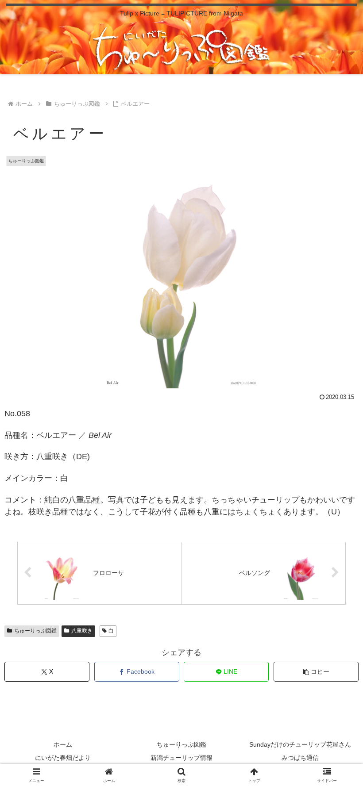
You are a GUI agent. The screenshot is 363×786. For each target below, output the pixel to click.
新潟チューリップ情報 (181, 757)
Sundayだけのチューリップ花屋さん (300, 744)
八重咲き (82, 631)
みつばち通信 (300, 757)
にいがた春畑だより (63, 757)
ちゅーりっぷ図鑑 (35, 631)
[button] (316, 672)
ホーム (63, 744)
